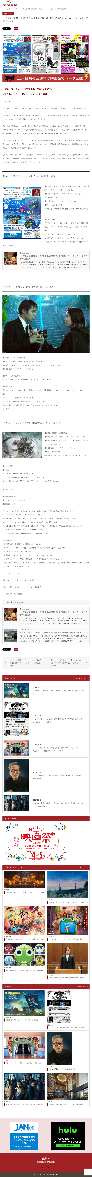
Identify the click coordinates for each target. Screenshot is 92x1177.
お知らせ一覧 (80, 678)
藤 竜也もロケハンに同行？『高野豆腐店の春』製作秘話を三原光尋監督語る (50, 632)
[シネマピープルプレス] (9, 3)
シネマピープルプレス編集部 (12, 594)
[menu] (88, 3)
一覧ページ (82, 867)
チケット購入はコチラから (11, 573)
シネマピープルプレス (41, 1174)
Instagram (49, 1167)
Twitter (43, 1167)
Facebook (46, 1167)
